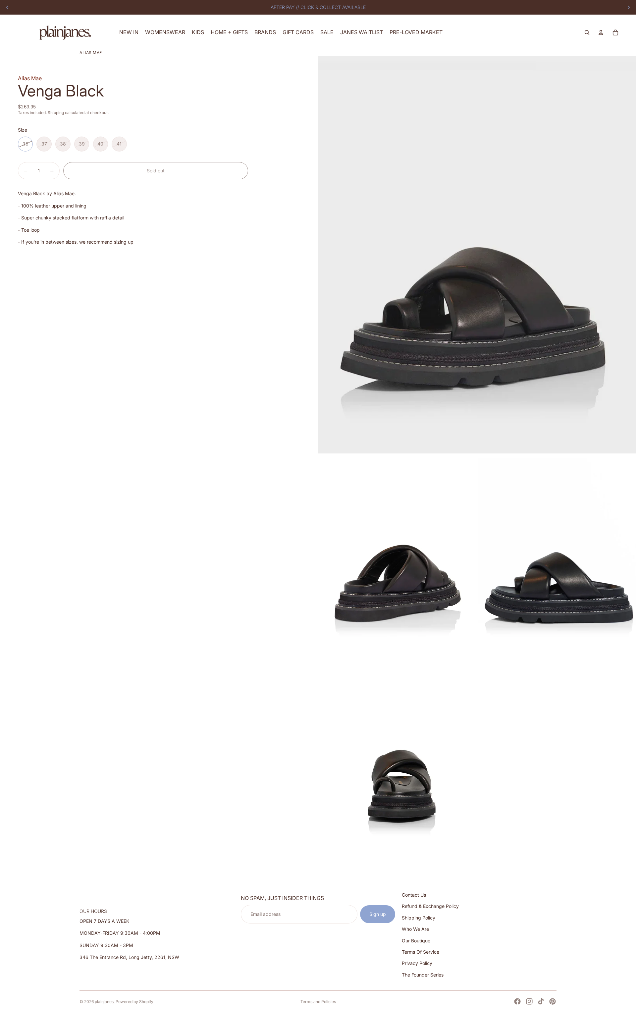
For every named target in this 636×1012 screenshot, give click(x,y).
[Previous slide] (7, 7)
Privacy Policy (417, 963)
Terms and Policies (318, 1001)
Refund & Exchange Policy (430, 906)
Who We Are (415, 929)
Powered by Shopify (134, 1001)
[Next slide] (628, 7)
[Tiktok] (541, 1001)
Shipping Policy (418, 918)
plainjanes (104, 1001)
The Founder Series (423, 975)
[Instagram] (529, 1001)
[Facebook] (517, 1001)
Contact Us (414, 895)
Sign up (377, 914)
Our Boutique (416, 940)
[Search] (587, 32)
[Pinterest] (552, 1001)
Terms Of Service (420, 952)
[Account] (601, 32)
